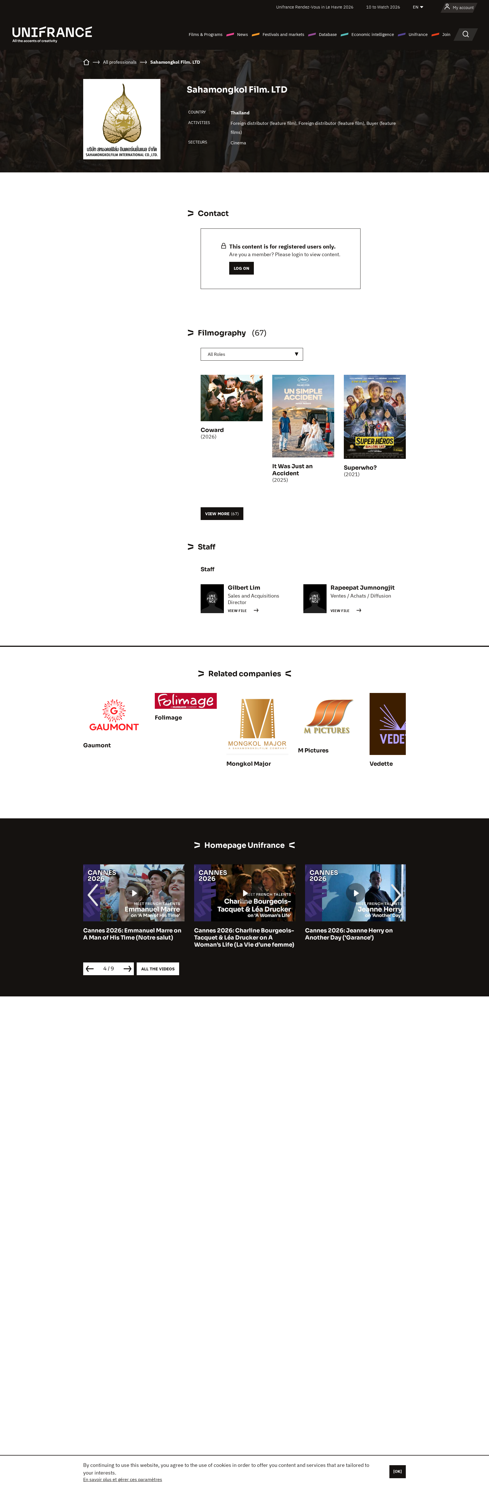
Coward (212, 430)
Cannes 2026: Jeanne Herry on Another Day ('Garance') (238, 934)
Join (446, 34)
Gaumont (97, 745)
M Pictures (313, 750)
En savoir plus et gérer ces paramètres (122, 1479)
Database (328, 34)
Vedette (381, 763)
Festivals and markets (283, 34)
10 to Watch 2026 (383, 7)
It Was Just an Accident (292, 470)
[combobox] (252, 354)
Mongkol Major (248, 763)
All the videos (158, 969)
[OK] (397, 1471)
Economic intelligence (372, 34)
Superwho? (360, 467)
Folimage (168, 717)
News (242, 34)
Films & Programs (205, 34)
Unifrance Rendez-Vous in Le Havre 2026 (314, 7)
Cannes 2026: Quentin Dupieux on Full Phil (354, 934)
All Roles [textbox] (216, 354)
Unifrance (418, 34)
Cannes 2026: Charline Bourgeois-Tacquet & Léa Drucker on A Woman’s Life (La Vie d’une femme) (133, 937)
